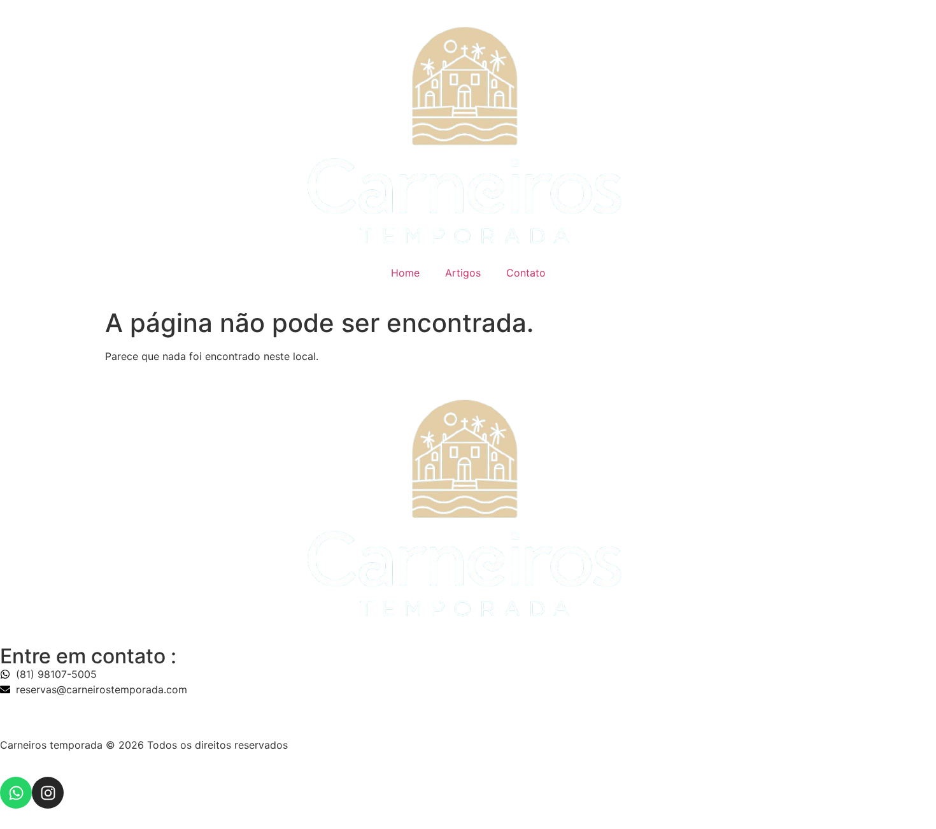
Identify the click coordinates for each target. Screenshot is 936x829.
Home (405, 272)
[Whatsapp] (16, 793)
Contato (526, 272)
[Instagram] (48, 793)
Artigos (463, 272)
